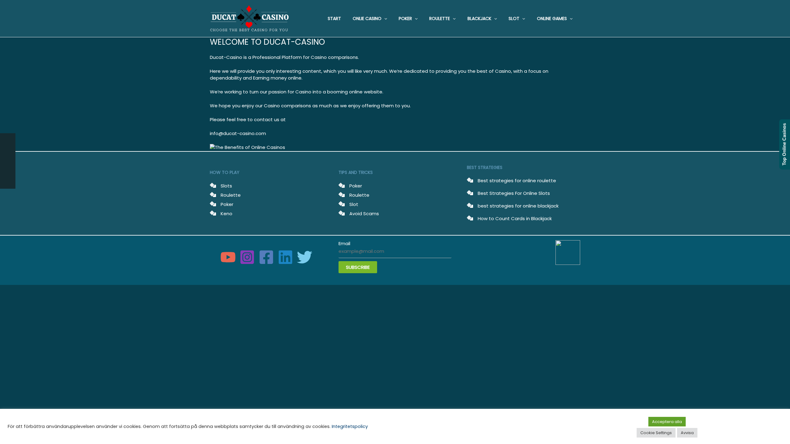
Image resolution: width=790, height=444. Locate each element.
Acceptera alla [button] (667, 422)
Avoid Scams (364, 213)
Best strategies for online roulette (517, 180)
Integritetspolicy (350, 426)
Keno (226, 213)
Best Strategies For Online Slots (514, 193)
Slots (226, 185)
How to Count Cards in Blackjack (515, 218)
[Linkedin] (285, 257)
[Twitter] (304, 257)
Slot (353, 204)
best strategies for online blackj (514, 206)
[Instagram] (247, 257)
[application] (384, 18)
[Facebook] (266, 257)
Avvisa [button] (687, 433)
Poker (227, 204)
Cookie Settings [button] (656, 433)
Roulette (231, 194)
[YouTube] (228, 257)
